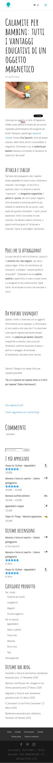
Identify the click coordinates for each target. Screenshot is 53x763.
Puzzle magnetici (15, 613)
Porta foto (12, 646)
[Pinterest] (27, 745)
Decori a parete (14, 629)
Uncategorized (12, 658)
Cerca (26, 450)
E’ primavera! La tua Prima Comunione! (23, 703)
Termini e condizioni (31, 736)
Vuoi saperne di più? (14, 405)
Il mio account (29, 732)
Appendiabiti (13, 624)
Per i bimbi (10, 592)
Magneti (11, 608)
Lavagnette (12, 602)
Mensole (11, 641)
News (18, 77)
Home (9, 732)
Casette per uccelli (16, 596)
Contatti (18, 732)
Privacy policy (16, 736)
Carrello (40, 732)
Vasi (9, 652)
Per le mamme (11, 619)
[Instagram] (33, 745)
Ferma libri (12, 635)
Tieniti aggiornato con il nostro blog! (22, 412)
